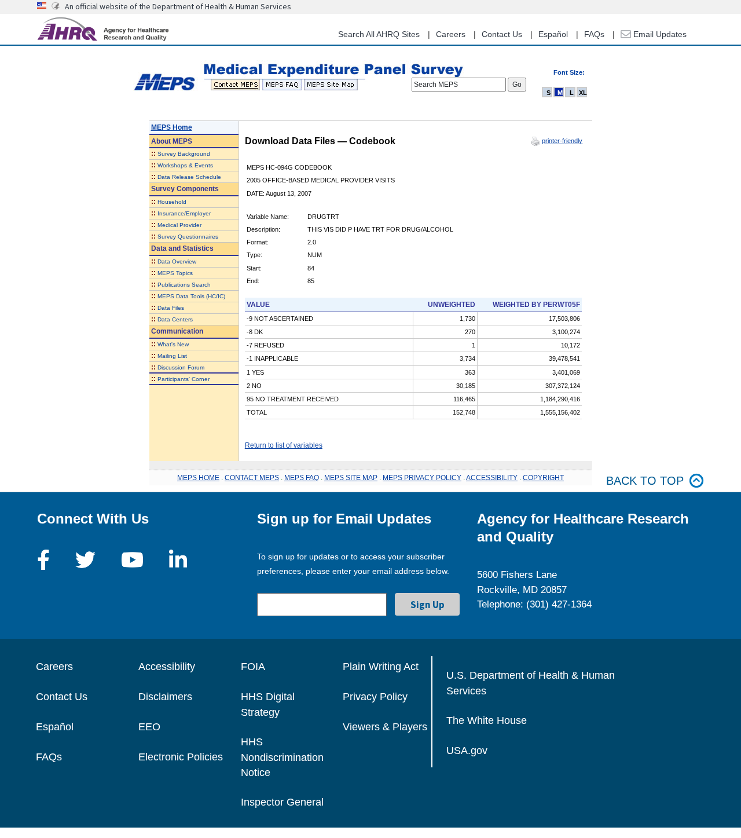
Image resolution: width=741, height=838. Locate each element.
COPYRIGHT (543, 478)
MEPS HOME (198, 478)
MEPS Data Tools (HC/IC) (191, 296)
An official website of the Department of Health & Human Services (178, 6)
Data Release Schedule (189, 177)
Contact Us (502, 34)
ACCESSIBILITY (492, 478)
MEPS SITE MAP (350, 478)
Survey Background (183, 154)
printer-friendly (562, 140)
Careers (450, 34)
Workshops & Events (185, 165)
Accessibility (166, 666)
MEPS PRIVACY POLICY (422, 478)
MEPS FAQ (301, 478)
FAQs (594, 34)
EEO (149, 727)
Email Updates (659, 34)
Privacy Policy (375, 696)
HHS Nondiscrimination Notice (282, 757)
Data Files (170, 308)
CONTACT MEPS (252, 478)
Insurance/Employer (184, 213)
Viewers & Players (385, 727)
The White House (486, 720)
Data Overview (176, 261)
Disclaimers (165, 696)
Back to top (645, 480)
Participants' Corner (183, 379)
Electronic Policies (180, 757)
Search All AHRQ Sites (379, 34)
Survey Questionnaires (187, 236)
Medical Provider (179, 225)
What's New (173, 344)
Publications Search (184, 284)
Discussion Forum (180, 367)
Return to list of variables (283, 445)
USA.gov (466, 750)
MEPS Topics (175, 273)
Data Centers (175, 319)
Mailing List (172, 356)
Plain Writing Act (381, 666)
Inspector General (282, 802)
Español (553, 34)
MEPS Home (171, 127)
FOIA (253, 666)
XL (583, 92)
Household (171, 202)
